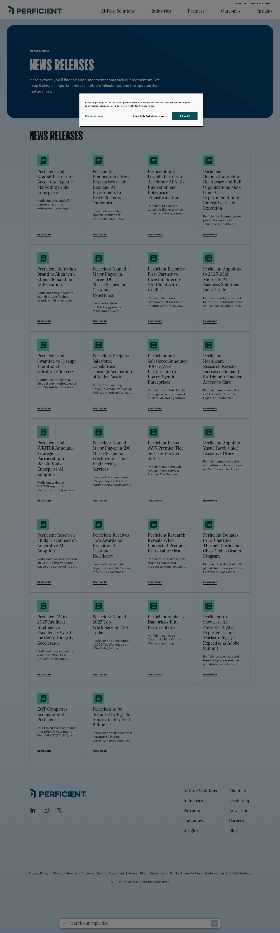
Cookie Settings (94, 115)
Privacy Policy (146, 105)
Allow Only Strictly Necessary (150, 116)
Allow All (185, 116)
